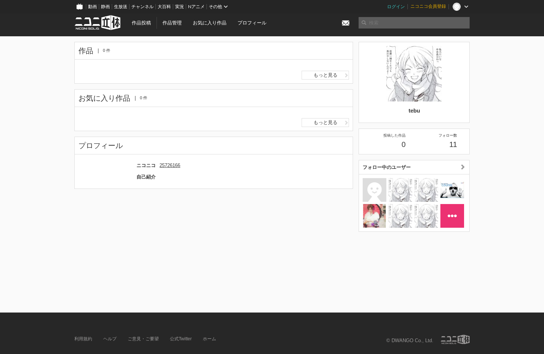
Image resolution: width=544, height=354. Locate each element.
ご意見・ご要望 (143, 338)
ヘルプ (110, 338)
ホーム (209, 338)
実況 (179, 6)
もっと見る (325, 75)
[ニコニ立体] (455, 339)
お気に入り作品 (209, 23)
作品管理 (172, 23)
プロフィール (252, 23)
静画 (105, 6)
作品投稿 (141, 23)
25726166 (169, 165)
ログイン (396, 6)
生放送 (120, 6)
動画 (92, 6)
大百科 (164, 6)
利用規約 (83, 338)
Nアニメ (196, 6)
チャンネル (142, 6)
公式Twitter (181, 338)
